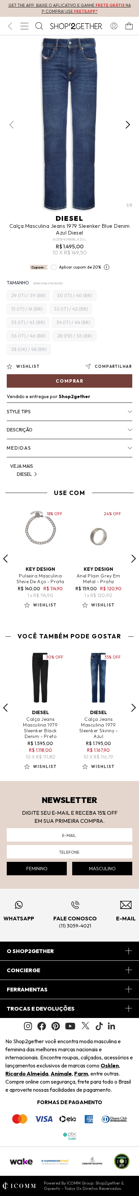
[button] (127, 124)
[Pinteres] (55, 1026)
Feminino (37, 869)
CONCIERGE (23, 970)
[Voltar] (10, 26)
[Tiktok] (99, 1026)
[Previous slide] (5, 559)
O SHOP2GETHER (30, 951)
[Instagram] (28, 1026)
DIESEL (70, 218)
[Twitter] (85, 1026)
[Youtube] (70, 1026)
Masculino (102, 869)
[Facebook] (41, 1026)
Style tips (19, 412)
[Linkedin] (111, 1026)
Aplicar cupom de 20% (80, 267)
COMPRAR (70, 381)
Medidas (19, 448)
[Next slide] (134, 559)
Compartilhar (113, 366)
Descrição (19, 430)
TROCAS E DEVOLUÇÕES (41, 1008)
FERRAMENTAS (27, 989)
